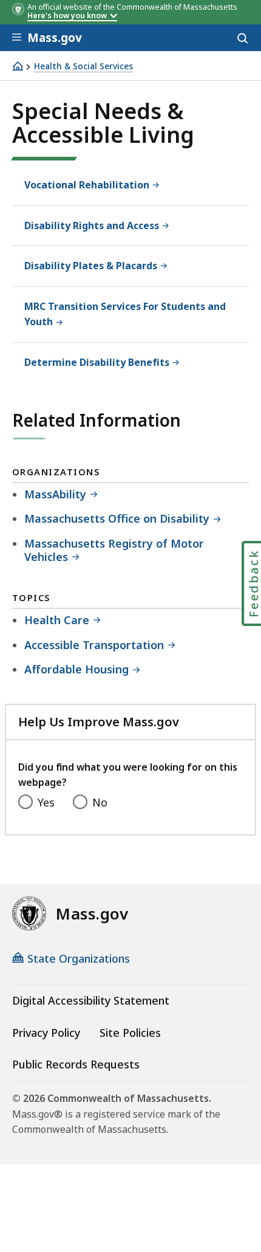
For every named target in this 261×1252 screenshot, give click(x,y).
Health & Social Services (83, 66)
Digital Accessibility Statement (90, 1000)
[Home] (17, 66)
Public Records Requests (76, 1064)
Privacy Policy (46, 1032)
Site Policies (130, 1032)
